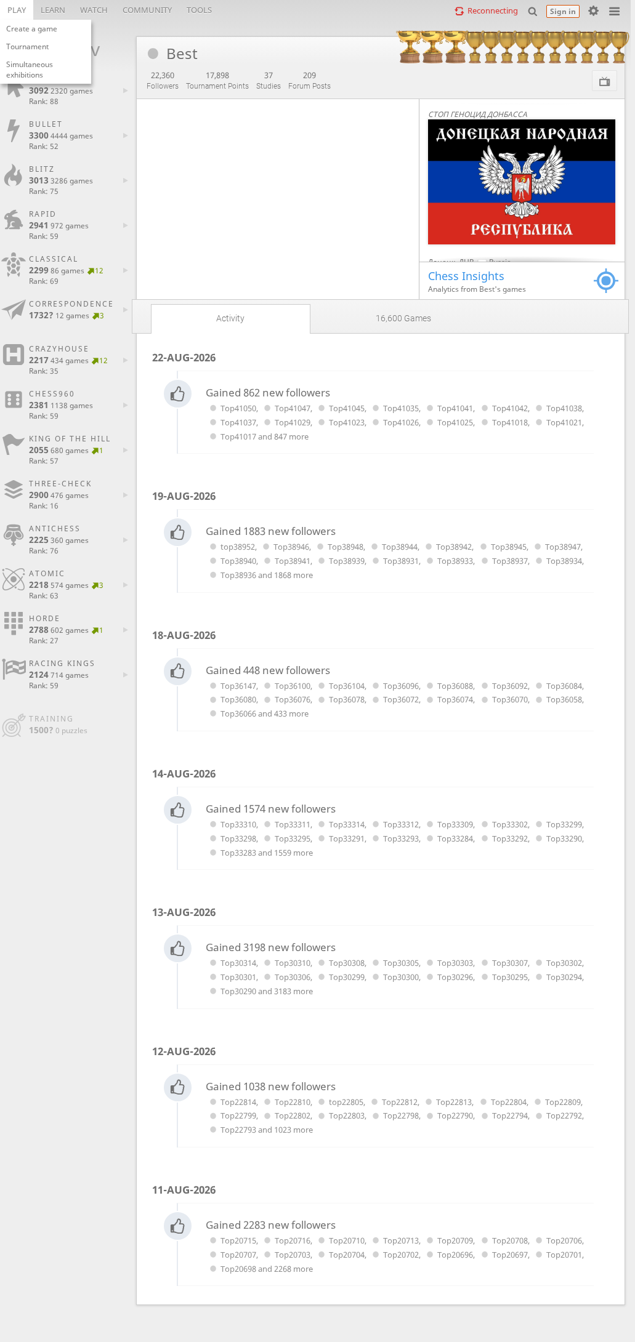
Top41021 (564, 422)
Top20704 (347, 1254)
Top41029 (292, 422)
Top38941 (292, 560)
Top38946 (291, 546)
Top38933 (455, 560)
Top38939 (347, 560)
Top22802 (292, 1115)
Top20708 (509, 1240)
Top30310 (292, 962)
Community (147, 9)
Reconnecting (492, 10)
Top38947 (563, 546)
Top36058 (564, 699)
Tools (199, 9)
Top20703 (292, 1254)
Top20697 (509, 1254)
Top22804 (508, 1101)
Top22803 (347, 1115)
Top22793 (238, 1129)
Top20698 (238, 1268)
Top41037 (238, 422)
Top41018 (509, 422)
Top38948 (345, 546)
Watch (94, 9)
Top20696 (455, 1254)
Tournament (27, 46)
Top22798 (401, 1115)
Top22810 (292, 1101)
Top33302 (509, 824)
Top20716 (292, 1240)
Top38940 (238, 560)
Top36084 (564, 685)
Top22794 (509, 1115)
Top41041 (455, 408)
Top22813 (454, 1101)
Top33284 (455, 838)
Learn (53, 9)
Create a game (31, 28)
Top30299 (347, 976)
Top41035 (401, 408)
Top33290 (564, 838)
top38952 (237, 546)
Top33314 (347, 824)
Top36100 (292, 685)
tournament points (217, 80)
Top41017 (238, 436)
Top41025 (455, 422)
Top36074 (455, 699)
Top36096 (401, 685)
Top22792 (564, 1115)
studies (268, 80)
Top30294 (564, 976)
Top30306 (292, 976)
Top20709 (455, 1240)
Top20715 (238, 1240)
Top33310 (238, 824)
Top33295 (292, 838)
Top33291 (347, 838)
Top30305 (401, 962)
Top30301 (238, 976)
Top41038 (564, 408)
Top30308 (347, 962)
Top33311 (292, 824)
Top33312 (401, 824)
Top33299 (564, 824)
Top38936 (238, 575)
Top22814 (238, 1101)
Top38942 (454, 546)
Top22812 (400, 1101)
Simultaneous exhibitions (29, 69)
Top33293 (401, 838)
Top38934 (564, 560)
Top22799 (238, 1115)
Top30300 (401, 976)
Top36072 (401, 699)
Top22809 (563, 1101)
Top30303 (455, 962)
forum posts (309, 80)
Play (16, 9)
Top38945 (508, 546)
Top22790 (455, 1115)
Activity (230, 318)
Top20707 (238, 1254)
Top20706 (564, 1240)
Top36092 (509, 685)
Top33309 (455, 824)
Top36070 (509, 699)
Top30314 (238, 962)
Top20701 (564, 1254)
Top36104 (347, 685)
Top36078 (347, 699)
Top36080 (238, 699)
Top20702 (401, 1254)
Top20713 (401, 1240)
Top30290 (238, 991)
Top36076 (292, 699)
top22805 (346, 1101)
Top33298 (238, 838)
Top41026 (401, 422)
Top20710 (347, 1240)
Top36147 (238, 685)
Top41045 (347, 408)
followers (163, 80)
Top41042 (509, 408)
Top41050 (238, 408)
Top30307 (509, 962)
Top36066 (238, 713)
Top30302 (564, 962)
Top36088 (455, 685)
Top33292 (509, 838)
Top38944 (400, 546)
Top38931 (401, 560)
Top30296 (455, 976)
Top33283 (238, 852)
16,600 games (403, 318)
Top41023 (347, 422)
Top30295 (509, 976)
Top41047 (292, 408)
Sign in (563, 11)
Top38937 (509, 560)
